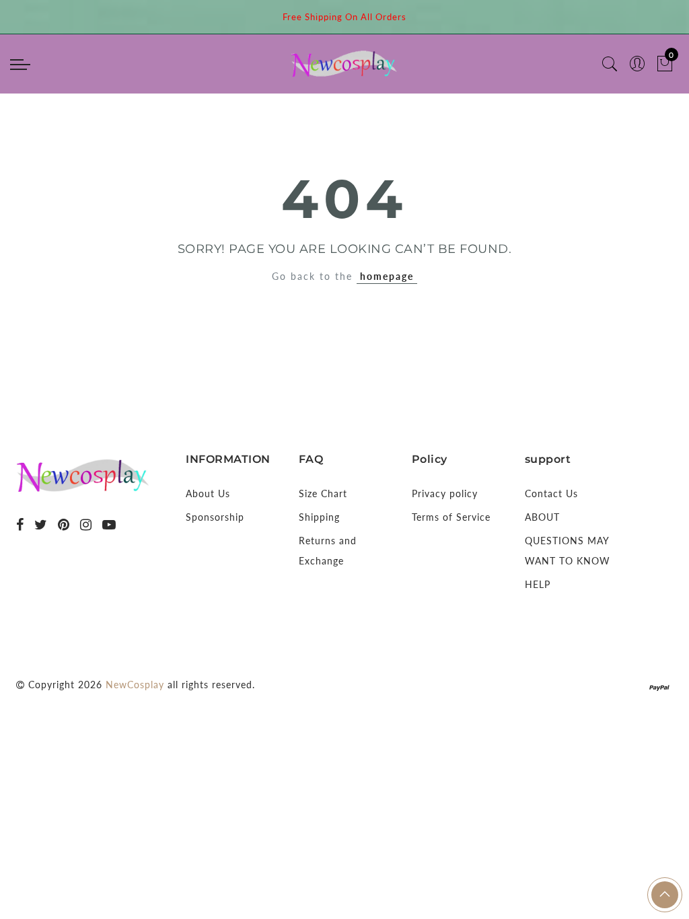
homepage (387, 276)
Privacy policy (445, 493)
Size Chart (323, 493)
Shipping (319, 517)
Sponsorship (215, 517)
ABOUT (542, 517)
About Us (208, 493)
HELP (537, 584)
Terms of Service (451, 517)
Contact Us (551, 493)
